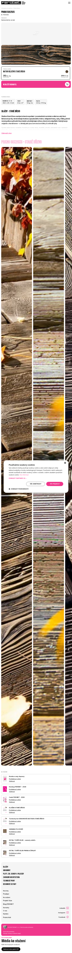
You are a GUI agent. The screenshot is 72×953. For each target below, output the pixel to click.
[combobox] (65, 463)
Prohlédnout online (15, 779)
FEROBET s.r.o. (16, 927)
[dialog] (36, 476)
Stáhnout (12, 781)
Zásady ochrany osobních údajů (12, 933)
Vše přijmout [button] (55, 484)
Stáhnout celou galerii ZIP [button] (11, 949)
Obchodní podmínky (8, 931)
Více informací (24, 475)
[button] (36, 478)
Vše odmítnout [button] (35, 484)
